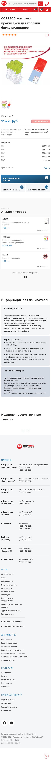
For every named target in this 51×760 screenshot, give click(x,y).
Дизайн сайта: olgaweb (10, 743)
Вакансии (5, 686)
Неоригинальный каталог (12, 626)
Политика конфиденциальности (14, 657)
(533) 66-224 (25, 492)
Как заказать (6, 640)
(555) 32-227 (25, 540)
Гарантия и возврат (9, 647)
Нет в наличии (41, 121)
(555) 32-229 (25, 551)
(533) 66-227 (25, 467)
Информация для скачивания (13, 653)
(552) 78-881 (25, 526)
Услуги (4, 676)
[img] (35, 9)
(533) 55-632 (25, 481)
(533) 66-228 (25, 470)
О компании (6, 673)
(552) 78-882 (25, 529)
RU (46, 756)
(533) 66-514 (29, 734)
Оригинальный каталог (11, 622)
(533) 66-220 (25, 504)
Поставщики (6, 683)
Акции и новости (8, 679)
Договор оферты (8, 660)
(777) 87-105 (25, 515)
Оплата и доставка (9, 643)
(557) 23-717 (25, 562)
